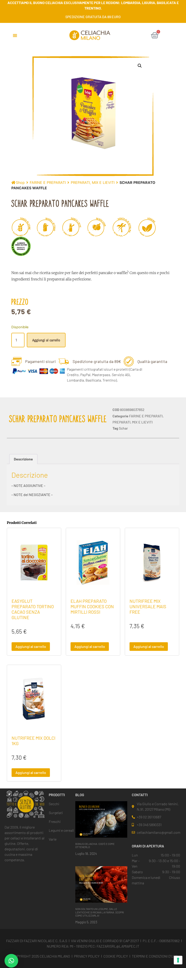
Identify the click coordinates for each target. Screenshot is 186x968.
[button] (15, 35)
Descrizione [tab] (23, 459)
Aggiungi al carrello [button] (30, 646)
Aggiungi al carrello (46, 340)
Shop (20, 182)
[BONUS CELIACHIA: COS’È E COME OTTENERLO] (101, 819)
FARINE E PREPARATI (48, 182)
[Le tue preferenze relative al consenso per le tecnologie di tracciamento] (178, 960)
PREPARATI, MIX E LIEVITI (93, 182)
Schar (123, 428)
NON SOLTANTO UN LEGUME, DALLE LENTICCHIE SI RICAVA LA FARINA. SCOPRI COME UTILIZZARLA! (99, 912)
